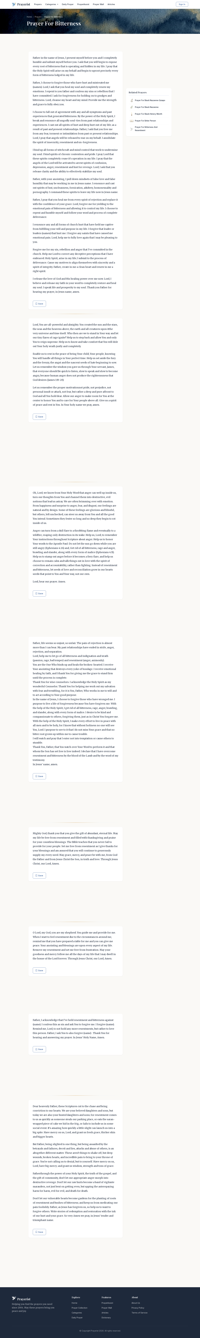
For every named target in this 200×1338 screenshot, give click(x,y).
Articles (111, 4)
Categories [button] (51, 4)
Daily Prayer (68, 4)
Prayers (38, 4)
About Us (136, 1303)
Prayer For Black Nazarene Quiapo (150, 100)
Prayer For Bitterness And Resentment (146, 128)
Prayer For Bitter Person (145, 121)
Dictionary (106, 1317)
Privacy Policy (138, 1308)
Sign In (182, 4)
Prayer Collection (79, 1308)
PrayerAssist (83, 4)
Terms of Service (139, 1313)
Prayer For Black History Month (148, 114)
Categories (77, 1313)
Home (29, 17)
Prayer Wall (98, 4)
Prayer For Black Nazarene (147, 107)
